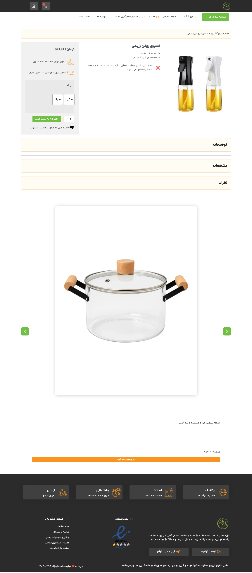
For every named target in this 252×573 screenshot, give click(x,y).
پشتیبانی (102, 490)
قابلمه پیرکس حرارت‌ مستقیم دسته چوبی (199, 423)
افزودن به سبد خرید (46, 119)
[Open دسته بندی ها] (206, 17)
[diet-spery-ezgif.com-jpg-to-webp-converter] (199, 83)
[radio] (69, 99)
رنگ (69, 85)
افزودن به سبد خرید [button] (126, 459)
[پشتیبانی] (116, 492)
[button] (25, 331)
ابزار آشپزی (216, 34)
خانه (227, 34)
